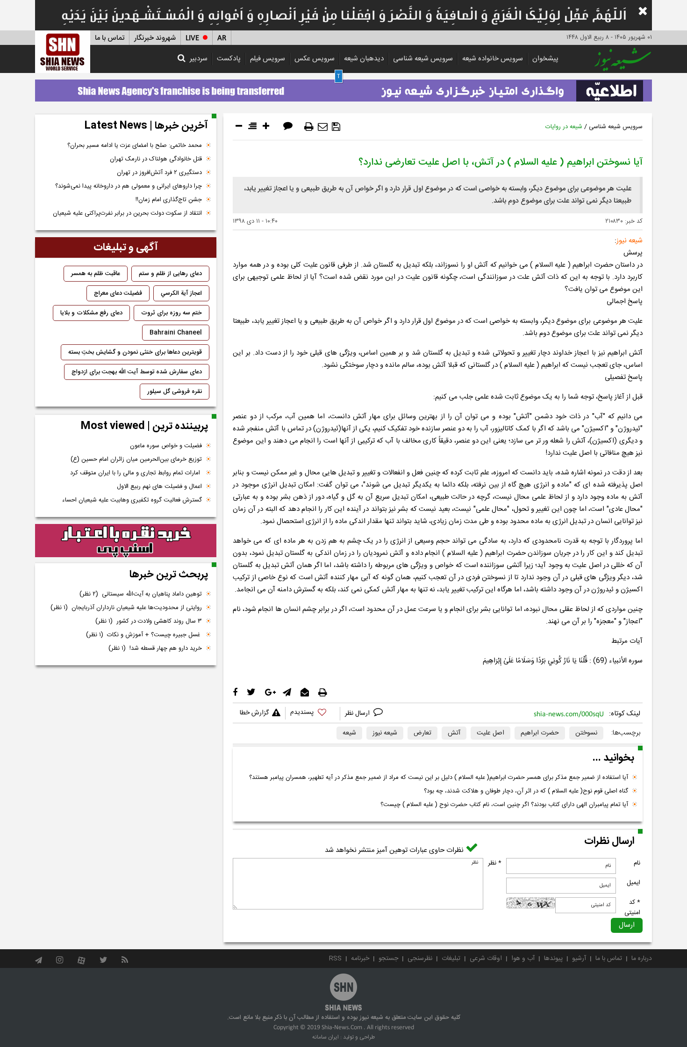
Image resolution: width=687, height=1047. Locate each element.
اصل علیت (490, 733)
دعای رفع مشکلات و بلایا (91, 313)
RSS (335, 958)
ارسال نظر (358, 713)
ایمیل (633, 883)
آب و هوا (523, 958)
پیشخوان (545, 59)
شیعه (349, 733)
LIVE (192, 38)
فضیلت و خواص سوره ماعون (166, 446)
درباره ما (641, 958)
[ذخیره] (336, 126)
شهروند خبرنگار (155, 38)
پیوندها (553, 958)
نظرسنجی (420, 958)
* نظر (494, 863)
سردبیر (199, 59)
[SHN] (62, 51)
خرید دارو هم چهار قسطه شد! (155, 648)
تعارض (422, 733)
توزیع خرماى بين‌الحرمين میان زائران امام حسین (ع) (136, 459)
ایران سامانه (325, 1037)
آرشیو (579, 958)
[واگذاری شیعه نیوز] (343, 88)
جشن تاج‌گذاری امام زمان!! (168, 200)
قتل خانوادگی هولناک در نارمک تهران (156, 159)
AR (221, 38)
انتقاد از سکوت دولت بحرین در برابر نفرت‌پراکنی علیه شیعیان (127, 213)
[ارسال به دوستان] (323, 126)
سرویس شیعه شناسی (423, 59)
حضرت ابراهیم (540, 733)
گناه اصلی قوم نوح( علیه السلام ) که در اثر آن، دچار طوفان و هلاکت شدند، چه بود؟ (526, 791)
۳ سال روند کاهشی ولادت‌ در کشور (148, 621)
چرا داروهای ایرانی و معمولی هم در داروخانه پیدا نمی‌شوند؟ (128, 186)
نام (637, 863)
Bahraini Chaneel (176, 332)
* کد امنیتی (632, 907)
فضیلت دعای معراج (118, 293)
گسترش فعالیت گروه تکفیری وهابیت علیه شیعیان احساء (132, 500)
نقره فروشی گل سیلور (174, 391)
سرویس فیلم (267, 59)
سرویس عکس (314, 59)
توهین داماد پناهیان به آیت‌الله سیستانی (140, 594)
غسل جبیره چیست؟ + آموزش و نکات (144, 635)
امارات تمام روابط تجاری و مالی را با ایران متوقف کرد (136, 473)
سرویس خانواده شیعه (492, 59)
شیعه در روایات (563, 127)
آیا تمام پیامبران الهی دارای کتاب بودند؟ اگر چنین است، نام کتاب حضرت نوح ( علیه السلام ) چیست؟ (504, 805)
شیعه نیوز (384, 733)
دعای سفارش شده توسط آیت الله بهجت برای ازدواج (137, 372)
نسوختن (586, 733)
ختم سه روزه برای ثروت (171, 313)
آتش (454, 733)
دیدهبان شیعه (364, 59)
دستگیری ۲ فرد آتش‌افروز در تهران (159, 172)
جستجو (388, 958)
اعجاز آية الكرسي (181, 293)
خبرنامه (360, 958)
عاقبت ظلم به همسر (95, 274)
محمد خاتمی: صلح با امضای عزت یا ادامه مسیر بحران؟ (134, 145)
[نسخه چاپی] (309, 126)
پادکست (229, 59)
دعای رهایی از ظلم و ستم (170, 274)
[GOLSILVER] (125, 541)
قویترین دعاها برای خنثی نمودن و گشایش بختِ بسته (135, 352)
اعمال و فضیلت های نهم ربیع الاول (159, 486)
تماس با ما (109, 38)
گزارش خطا (254, 713)
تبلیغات (451, 958)
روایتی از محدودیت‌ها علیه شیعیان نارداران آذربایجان (126, 608)
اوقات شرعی (486, 958)
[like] (312, 713)
